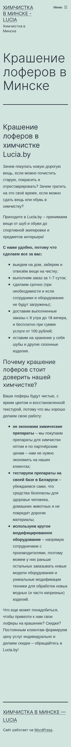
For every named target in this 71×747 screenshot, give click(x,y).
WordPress (43, 730)
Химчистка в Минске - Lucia (18, 13)
